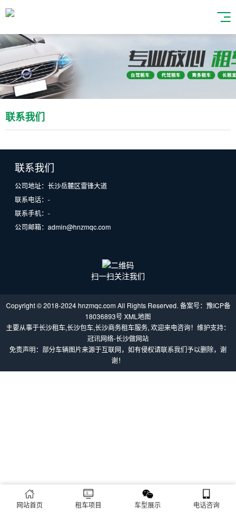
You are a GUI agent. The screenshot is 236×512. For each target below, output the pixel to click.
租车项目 (88, 504)
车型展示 (147, 504)
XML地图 (137, 316)
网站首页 (29, 504)
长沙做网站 (132, 338)
